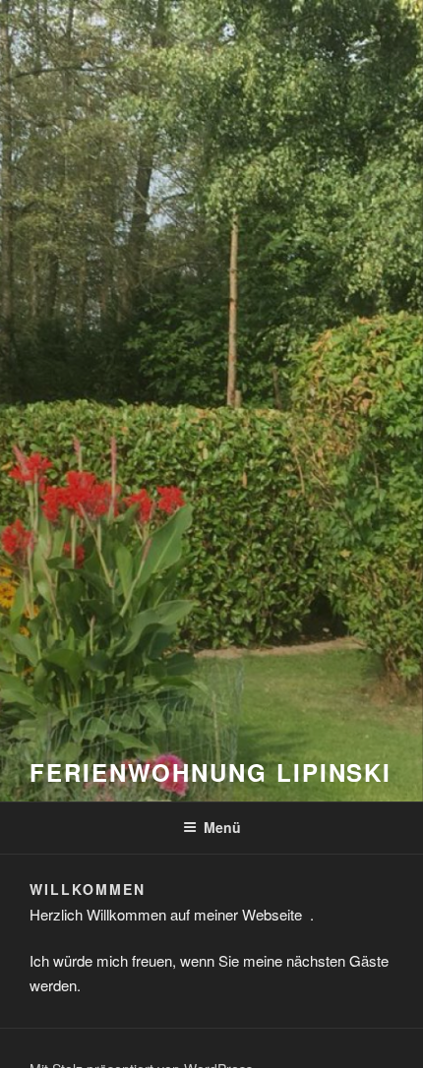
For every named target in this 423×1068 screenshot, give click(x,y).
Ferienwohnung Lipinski (211, 772)
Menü (222, 827)
